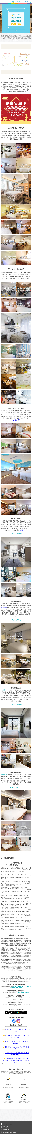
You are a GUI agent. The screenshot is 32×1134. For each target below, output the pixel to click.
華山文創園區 (19, 987)
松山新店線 (4, 690)
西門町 (14, 986)
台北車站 (18, 992)
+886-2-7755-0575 (7, 1131)
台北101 (24, 986)
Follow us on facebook (8, 1124)
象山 (28, 986)
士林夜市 (19, 986)
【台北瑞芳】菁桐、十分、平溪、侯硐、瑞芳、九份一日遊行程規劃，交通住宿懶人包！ (16, 1060)
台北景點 (4, 607)
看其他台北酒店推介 (16, 533)
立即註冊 (26, 1)
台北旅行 (16, 420)
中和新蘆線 (4, 775)
